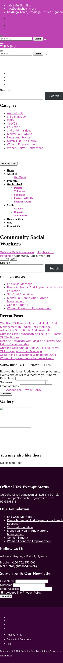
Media (10, 205)
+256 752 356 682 (19, 5)
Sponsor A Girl (22, 201)
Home (10, 170)
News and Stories (18, 137)
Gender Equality (17, 305)
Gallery (18, 208)
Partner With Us (23, 198)
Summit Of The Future (22, 141)
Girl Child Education (20, 294)
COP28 (11, 120)
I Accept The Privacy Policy (22, 390)
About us (12, 173)
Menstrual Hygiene (19, 134)
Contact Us (13, 226)
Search (5, 90)
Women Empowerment (22, 144)
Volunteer (19, 191)
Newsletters (20, 215)
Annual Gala (15, 113)
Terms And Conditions (19, 639)
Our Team (20, 177)
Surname (6, 382)
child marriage (16, 116)
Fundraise (19, 194)
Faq (9, 643)
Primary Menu (8, 163)
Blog (9, 222)
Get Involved (14, 184)
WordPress (6, 655)
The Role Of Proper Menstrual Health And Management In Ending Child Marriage (28, 325)
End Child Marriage (19, 284)
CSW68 (12, 123)
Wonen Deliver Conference (25, 148)
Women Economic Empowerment (29, 308)
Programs (13, 180)
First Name (7, 378)
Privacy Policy (14, 634)
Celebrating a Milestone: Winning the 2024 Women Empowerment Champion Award (28, 356)
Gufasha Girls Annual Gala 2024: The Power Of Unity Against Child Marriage (29, 349)
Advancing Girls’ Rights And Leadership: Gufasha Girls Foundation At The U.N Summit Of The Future (30, 334)
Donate (18, 187)
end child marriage (19, 130)
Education (13, 127)
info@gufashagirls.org (21, 8)
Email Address (9, 386)
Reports (18, 212)
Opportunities (15, 219)
